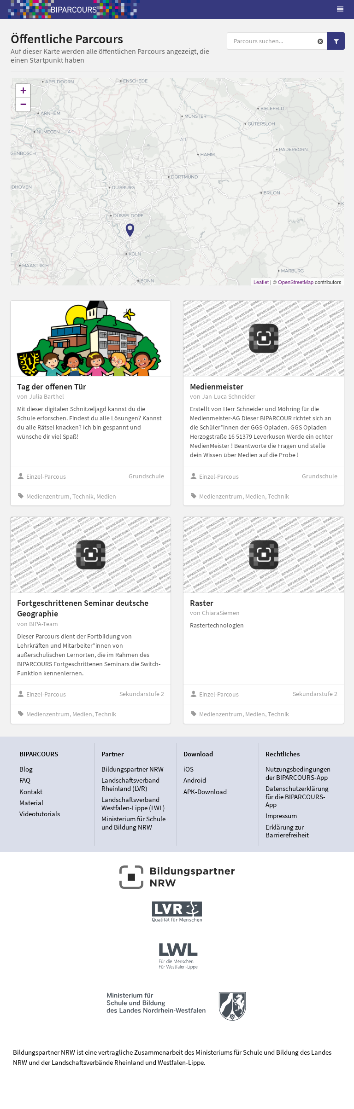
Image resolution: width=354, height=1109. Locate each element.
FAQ (24, 780)
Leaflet (261, 281)
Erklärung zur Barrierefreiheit (287, 831)
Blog (26, 769)
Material (31, 802)
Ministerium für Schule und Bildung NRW (133, 822)
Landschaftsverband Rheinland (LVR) (130, 784)
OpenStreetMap (295, 281)
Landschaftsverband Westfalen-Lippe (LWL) (133, 803)
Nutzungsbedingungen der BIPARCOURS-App (298, 773)
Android (194, 780)
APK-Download (205, 791)
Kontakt (30, 791)
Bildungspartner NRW (132, 769)
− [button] (23, 104)
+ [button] (23, 90)
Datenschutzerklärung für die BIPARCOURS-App (297, 796)
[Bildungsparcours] (73, 9)
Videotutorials (39, 813)
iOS (188, 769)
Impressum (281, 815)
